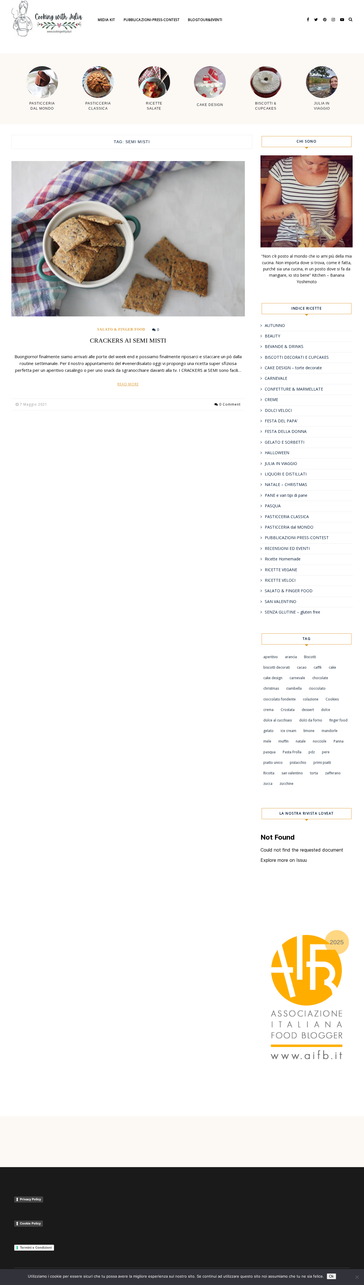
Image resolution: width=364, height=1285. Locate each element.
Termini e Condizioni (36, 1247)
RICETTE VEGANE (281, 569)
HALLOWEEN (277, 452)
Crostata (288, 709)
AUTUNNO (275, 325)
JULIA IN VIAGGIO (281, 463)
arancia (291, 656)
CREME (271, 399)
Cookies (332, 699)
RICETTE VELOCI (280, 580)
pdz (312, 752)
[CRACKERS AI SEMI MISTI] (128, 238)
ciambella (294, 688)
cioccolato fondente (279, 699)
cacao (302, 667)
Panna (339, 741)
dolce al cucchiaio (277, 720)
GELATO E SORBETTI (284, 442)
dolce (325, 709)
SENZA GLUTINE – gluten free (292, 612)
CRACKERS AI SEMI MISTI (128, 340)
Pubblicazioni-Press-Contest (152, 19)
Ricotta (268, 773)
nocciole (319, 741)
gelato (268, 730)
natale (301, 741)
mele (267, 741)
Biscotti (310, 656)
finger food (338, 720)
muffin (283, 741)
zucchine (286, 783)
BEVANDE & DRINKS (284, 346)
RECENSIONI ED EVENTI (287, 548)
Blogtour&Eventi (205, 19)
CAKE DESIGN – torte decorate (293, 367)
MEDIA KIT (106, 19)
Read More (128, 384)
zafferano (333, 773)
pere (326, 752)
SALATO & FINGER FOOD (121, 329)
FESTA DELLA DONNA (286, 431)
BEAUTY (272, 336)
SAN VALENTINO (280, 601)
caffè (318, 667)
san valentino (292, 773)
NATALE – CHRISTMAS (286, 484)
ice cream (288, 730)
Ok (331, 1276)
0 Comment (230, 404)
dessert (308, 709)
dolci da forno (310, 720)
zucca (267, 783)
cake (332, 667)
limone (309, 730)
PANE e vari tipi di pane (286, 495)
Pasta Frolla (292, 752)
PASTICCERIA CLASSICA (287, 516)
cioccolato (317, 688)
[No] (357, 1277)
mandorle (330, 730)
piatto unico (273, 762)
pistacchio (298, 762)
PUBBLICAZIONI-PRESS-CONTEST (297, 537)
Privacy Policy (30, 1199)
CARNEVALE (276, 378)
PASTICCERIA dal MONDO (289, 527)
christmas (271, 688)
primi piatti (322, 762)
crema (268, 709)
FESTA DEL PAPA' (281, 421)
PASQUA (273, 505)
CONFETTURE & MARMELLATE (294, 389)
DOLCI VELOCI (278, 410)
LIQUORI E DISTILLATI (286, 474)
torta (314, 773)
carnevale (297, 677)
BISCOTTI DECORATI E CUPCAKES (297, 357)
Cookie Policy (30, 1223)
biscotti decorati (276, 667)
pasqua (269, 752)
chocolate (320, 677)
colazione (310, 699)
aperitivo (270, 656)
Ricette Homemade (283, 559)
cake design (272, 677)
